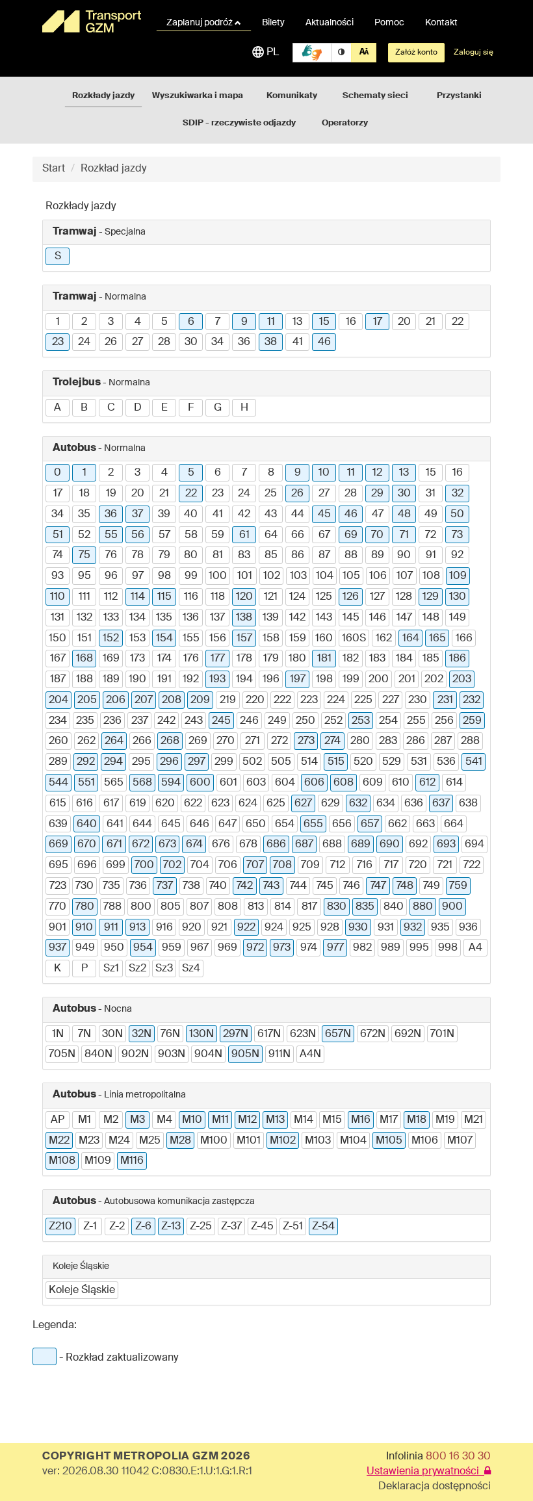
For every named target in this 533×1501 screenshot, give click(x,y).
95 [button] (84, 576)
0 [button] (57, 473)
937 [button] (57, 948)
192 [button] (191, 679)
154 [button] (164, 639)
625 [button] (275, 804)
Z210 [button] (60, 1227)
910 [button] (84, 928)
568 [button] (142, 783)
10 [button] (324, 473)
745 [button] (325, 886)
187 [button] (58, 679)
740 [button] (218, 886)
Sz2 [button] (137, 969)
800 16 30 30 (458, 1457)
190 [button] (137, 679)
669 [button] (58, 845)
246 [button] (249, 721)
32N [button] (141, 1034)
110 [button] (57, 597)
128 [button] (404, 597)
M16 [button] (360, 1120)
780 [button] (84, 907)
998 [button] (448, 948)
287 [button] (443, 741)
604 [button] (285, 783)
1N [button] (58, 1034)
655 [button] (313, 824)
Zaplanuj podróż (200, 22)
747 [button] (378, 886)
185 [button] (430, 659)
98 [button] (164, 576)
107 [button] (404, 576)
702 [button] (172, 865)
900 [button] (452, 907)
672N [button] (372, 1034)
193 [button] (217, 679)
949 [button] (85, 948)
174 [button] (164, 659)
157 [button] (244, 639)
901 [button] (57, 928)
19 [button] (111, 494)
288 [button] (470, 741)
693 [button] (446, 845)
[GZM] (91, 21)
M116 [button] (132, 1161)
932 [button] (413, 928)
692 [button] (418, 845)
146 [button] (377, 618)
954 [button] (143, 948)
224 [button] (336, 700)
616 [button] (84, 804)
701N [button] (442, 1034)
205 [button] (87, 700)
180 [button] (297, 659)
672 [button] (141, 845)
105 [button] (351, 576)
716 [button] (364, 865)
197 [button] (298, 679)
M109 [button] (97, 1161)
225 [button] (363, 700)
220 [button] (255, 700)
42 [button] (244, 514)
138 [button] (244, 618)
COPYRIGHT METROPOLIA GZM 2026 (146, 1457)
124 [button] (297, 597)
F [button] (191, 408)
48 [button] (404, 514)
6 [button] (191, 322)
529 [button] (391, 762)
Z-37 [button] (231, 1227)
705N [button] (62, 1054)
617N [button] (269, 1034)
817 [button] (309, 907)
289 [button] (58, 762)
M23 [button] (89, 1141)
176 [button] (191, 659)
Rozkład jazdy (113, 169)
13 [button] (297, 322)
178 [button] (244, 659)
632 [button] (358, 804)
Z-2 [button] (117, 1227)
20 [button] (404, 322)
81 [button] (218, 555)
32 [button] (457, 494)
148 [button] (430, 618)
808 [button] (228, 907)
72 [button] (430, 535)
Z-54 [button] (323, 1227)
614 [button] (454, 783)
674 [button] (194, 845)
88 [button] (351, 555)
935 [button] (440, 928)
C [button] (111, 408)
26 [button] (111, 342)
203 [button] (461, 679)
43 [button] (271, 514)
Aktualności (330, 22)
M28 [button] (180, 1141)
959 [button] (171, 948)
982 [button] (362, 948)
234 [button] (58, 721)
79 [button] (164, 555)
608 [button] (343, 783)
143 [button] (324, 618)
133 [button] (111, 618)
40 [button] (191, 514)
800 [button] (141, 907)
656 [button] (342, 824)
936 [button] (468, 928)
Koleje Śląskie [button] (82, 1290)
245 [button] (221, 721)
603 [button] (256, 783)
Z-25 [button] (201, 1227)
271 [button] (252, 741)
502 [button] (252, 762)
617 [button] (111, 804)
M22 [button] (59, 1141)
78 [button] (138, 555)
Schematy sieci (375, 96)
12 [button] (377, 473)
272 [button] (279, 741)
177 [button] (218, 659)
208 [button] (171, 700)
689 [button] (360, 845)
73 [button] (457, 535)
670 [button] (86, 845)
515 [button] (336, 762)
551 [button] (86, 783)
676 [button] (221, 845)
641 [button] (115, 824)
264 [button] (114, 741)
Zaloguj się (473, 53)
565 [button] (114, 783)
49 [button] (430, 514)
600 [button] (200, 783)
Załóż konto (416, 53)
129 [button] (430, 597)
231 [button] (445, 700)
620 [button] (165, 804)
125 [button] (324, 597)
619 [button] (137, 804)
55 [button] (111, 535)
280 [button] (360, 741)
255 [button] (416, 721)
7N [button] (84, 1034)
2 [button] (84, 322)
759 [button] (458, 886)
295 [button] (141, 762)
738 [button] (191, 886)
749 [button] (431, 886)
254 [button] (388, 721)
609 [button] (373, 783)
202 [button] (433, 679)
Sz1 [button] (111, 969)
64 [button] (271, 535)
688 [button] (332, 845)
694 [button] (474, 845)
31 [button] (431, 494)
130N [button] (201, 1034)
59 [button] (217, 535)
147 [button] (404, 618)
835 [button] (365, 907)
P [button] (84, 969)
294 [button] (113, 762)
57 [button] (164, 535)
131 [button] (57, 618)
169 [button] (111, 659)
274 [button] (332, 741)
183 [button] (377, 659)
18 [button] (84, 494)
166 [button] (464, 639)
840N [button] (98, 1054)
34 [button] (217, 342)
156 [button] (217, 639)
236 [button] (112, 721)
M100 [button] (214, 1141)
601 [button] (228, 783)
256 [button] (444, 721)
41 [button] (297, 342)
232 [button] (471, 700)
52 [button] (84, 535)
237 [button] (139, 721)
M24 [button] (119, 1141)
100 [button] (218, 576)
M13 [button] (275, 1120)
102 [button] (271, 576)
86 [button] (297, 555)
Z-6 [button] (143, 1227)
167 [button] (58, 659)
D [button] (138, 408)
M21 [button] (473, 1120)
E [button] (164, 408)
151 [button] (84, 639)
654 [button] (284, 824)
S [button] (58, 256)
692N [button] (408, 1034)
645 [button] (171, 824)
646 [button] (199, 824)
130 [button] (457, 597)
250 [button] (305, 721)
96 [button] (111, 576)
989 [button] (390, 948)
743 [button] (271, 886)
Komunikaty (291, 96)
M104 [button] (353, 1141)
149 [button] (457, 618)
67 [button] (324, 535)
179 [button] (271, 659)
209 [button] (200, 700)
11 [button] (271, 322)
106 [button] (378, 576)
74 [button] (58, 555)
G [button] (218, 408)
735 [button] (111, 886)
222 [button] (282, 700)
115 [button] (164, 597)
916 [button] (164, 928)
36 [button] (244, 342)
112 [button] (111, 597)
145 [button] (351, 618)
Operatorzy (345, 123)
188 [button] (84, 679)
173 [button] (137, 659)
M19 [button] (445, 1120)
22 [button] (457, 322)
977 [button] (335, 948)
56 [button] (137, 535)
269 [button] (197, 741)
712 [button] (337, 865)
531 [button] (419, 762)
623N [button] (303, 1034)
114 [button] (138, 597)
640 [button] (87, 824)
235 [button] (85, 721)
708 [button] (282, 865)
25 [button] (271, 494)
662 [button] (397, 824)
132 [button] (84, 618)
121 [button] (271, 597)
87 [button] (324, 555)
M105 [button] (389, 1141)
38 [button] (271, 342)
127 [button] (377, 597)
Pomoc (389, 22)
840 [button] (394, 907)
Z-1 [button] (90, 1227)
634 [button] (385, 804)
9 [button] (244, 322)
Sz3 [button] (164, 969)
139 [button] (271, 618)
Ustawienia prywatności (425, 1472)
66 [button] (297, 535)
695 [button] (58, 865)
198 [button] (324, 679)
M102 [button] (283, 1141)
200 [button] (379, 679)
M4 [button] (164, 1120)
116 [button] (191, 597)
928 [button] (329, 928)
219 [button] (228, 700)
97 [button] (138, 576)
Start (53, 169)
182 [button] (351, 659)
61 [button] (244, 535)
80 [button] (191, 555)
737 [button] (165, 886)
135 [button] (164, 618)
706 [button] (227, 865)
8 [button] (271, 473)
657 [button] (370, 824)
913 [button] (137, 928)
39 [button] (164, 514)
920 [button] (192, 928)
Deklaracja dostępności (434, 1487)
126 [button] (351, 597)
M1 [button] (84, 1120)
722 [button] (471, 865)
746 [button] (351, 886)
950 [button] (114, 948)
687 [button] (304, 845)
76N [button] (170, 1034)
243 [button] (194, 721)
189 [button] (111, 679)
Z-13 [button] (171, 1227)
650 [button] (256, 824)
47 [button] (378, 514)
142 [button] (297, 618)
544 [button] (58, 783)
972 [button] (255, 948)
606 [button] (314, 783)
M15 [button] (332, 1120)
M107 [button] (460, 1141)
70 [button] (377, 535)
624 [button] (248, 804)
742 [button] (245, 886)
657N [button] (338, 1034)
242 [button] (166, 721)
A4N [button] (310, 1054)
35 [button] (84, 514)
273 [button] (306, 741)
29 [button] (377, 494)
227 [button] (390, 700)
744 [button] (298, 886)
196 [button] (271, 679)
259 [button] (472, 721)
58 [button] (191, 535)
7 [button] (217, 322)
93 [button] (57, 576)
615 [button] (57, 804)
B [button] (84, 408)
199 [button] (351, 679)
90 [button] (404, 555)
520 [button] (363, 762)
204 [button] (58, 700)
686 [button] (276, 845)
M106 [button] (424, 1141)
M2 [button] (110, 1120)
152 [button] (111, 639)
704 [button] (199, 865)
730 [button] (84, 886)
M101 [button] (249, 1141)
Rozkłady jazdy (103, 96)
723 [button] (57, 886)
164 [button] (410, 639)
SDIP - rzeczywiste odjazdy (239, 123)
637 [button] (441, 804)
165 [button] (437, 639)
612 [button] (427, 783)
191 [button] (164, 679)
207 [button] (144, 700)
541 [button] (473, 762)
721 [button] (444, 865)
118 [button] (218, 597)
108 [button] (431, 576)
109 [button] (458, 576)
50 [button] (457, 514)
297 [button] (196, 762)
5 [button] (164, 322)
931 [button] (386, 928)
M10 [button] (192, 1120)
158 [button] (271, 639)
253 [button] (361, 721)
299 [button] (223, 762)
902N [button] (135, 1054)
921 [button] (219, 928)
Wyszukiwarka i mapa (197, 96)
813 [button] (256, 907)
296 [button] (169, 762)
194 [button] (244, 679)
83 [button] (244, 555)
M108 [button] (62, 1161)
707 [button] (255, 865)
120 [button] (244, 597)
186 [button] (457, 659)
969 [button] (227, 948)
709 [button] (310, 865)
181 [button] (324, 659)
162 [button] (384, 639)
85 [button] (271, 555)
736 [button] (138, 886)
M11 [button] (220, 1120)
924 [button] (274, 928)
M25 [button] (150, 1141)
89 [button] (377, 555)
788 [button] (112, 907)
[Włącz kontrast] (341, 52)
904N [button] (208, 1054)
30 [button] (191, 342)
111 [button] (84, 597)
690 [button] (390, 845)
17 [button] (377, 322)
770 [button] (57, 907)
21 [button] (431, 322)
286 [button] (415, 741)
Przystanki (459, 96)
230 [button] (417, 700)
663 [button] (425, 824)
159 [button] (297, 639)
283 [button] (388, 741)
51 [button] (58, 535)
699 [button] (115, 865)
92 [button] (457, 555)
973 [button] (282, 948)
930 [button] (358, 928)
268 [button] (170, 741)
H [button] (244, 408)
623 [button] (220, 804)
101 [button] (244, 576)
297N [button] (235, 1034)
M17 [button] (389, 1120)
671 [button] (114, 845)
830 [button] (336, 907)
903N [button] (171, 1054)
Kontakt (441, 22)
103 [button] (298, 576)
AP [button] (57, 1120)
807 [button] (199, 907)
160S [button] (354, 639)
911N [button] (279, 1054)
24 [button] (84, 342)
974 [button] (308, 948)
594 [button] (171, 783)
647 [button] (227, 824)
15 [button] (324, 322)
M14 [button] (303, 1120)
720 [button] (418, 865)
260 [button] (58, 741)
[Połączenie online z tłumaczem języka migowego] (312, 52)
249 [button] (277, 721)
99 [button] (191, 576)
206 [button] (115, 700)
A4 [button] (475, 948)
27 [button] (137, 342)
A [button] (57, 408)
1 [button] (58, 322)
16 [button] (351, 322)
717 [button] (391, 865)
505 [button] (281, 762)
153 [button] (137, 639)
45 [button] (324, 514)
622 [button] (193, 804)
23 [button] (58, 342)
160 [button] (324, 639)
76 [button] (111, 555)
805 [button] (171, 907)
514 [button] (309, 762)
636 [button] (413, 804)
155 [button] (191, 639)
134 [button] (137, 618)
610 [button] (401, 783)
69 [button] (351, 535)
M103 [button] (318, 1141)
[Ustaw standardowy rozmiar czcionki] (363, 52)
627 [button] (303, 804)
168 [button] (84, 659)
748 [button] (404, 886)
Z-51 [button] (293, 1227)
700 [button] (144, 865)
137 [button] (217, 618)
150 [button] (57, 639)
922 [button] (246, 928)
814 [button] (282, 907)
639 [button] (58, 824)
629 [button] (330, 804)
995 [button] (419, 948)
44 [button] (297, 514)
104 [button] (324, 576)
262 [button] (86, 741)
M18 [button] (416, 1120)
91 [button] (431, 555)
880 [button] (423, 907)
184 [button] (404, 659)
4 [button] (138, 322)
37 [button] (137, 514)
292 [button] (86, 762)
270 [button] (225, 741)
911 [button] (111, 928)
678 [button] (248, 845)
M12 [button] (247, 1120)
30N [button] (112, 1034)
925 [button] (301, 928)
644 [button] (142, 824)
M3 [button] (137, 1120)
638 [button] (468, 804)
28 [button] (164, 342)
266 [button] (142, 741)
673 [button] (167, 845)
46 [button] (324, 342)
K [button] (57, 969)
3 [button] (111, 322)
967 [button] (199, 948)
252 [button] (333, 721)
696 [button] (87, 865)
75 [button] (84, 555)
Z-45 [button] (262, 1227)
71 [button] (404, 535)
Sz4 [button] (191, 969)
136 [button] (191, 618)
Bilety (273, 22)
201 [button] (406, 679)
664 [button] (453, 824)
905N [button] (245, 1054)
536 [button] (446, 762)
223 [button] (309, 700)
